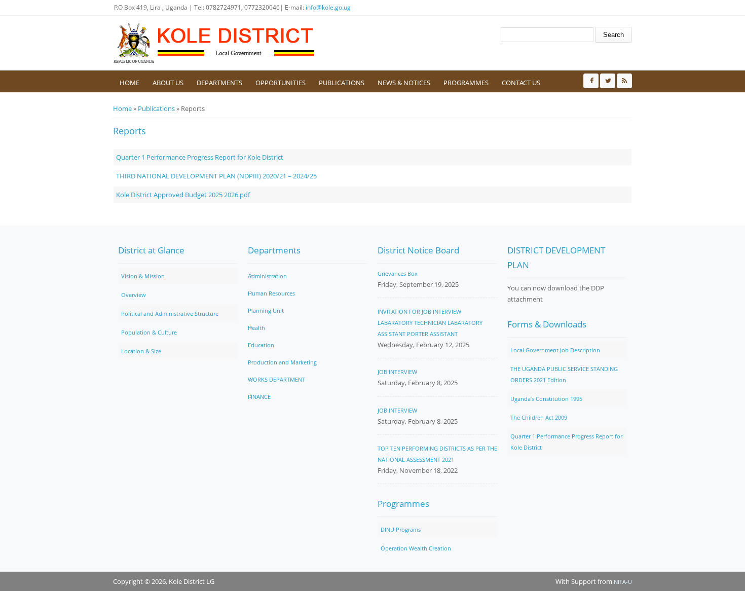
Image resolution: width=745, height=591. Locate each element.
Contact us (521, 82)
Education (261, 345)
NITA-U (623, 581)
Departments (219, 82)
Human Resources (271, 293)
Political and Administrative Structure (169, 313)
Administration (267, 276)
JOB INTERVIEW (397, 372)
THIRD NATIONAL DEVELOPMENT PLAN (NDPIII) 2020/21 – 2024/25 (216, 175)
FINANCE (259, 396)
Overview (133, 295)
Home (129, 82)
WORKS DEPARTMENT (276, 379)
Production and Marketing (282, 362)
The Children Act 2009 (538, 417)
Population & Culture (149, 332)
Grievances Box (398, 273)
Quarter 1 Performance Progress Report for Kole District (199, 157)
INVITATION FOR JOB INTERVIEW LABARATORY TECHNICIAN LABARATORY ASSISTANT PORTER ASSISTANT (430, 323)
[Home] (214, 43)
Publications (341, 82)
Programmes (466, 82)
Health (256, 327)
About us (168, 82)
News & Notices (404, 82)
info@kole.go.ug (328, 7)
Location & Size (141, 351)
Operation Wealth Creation (416, 548)
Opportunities (280, 82)
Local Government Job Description (555, 350)
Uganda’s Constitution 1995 (546, 398)
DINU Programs (401, 529)
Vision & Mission (143, 276)
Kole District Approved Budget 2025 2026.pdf (183, 194)
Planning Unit (266, 310)
